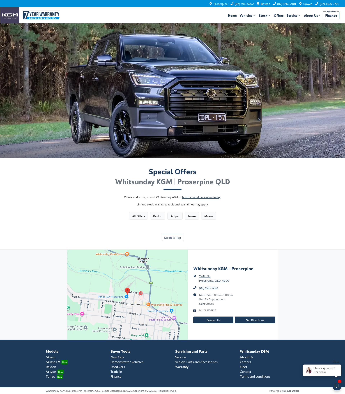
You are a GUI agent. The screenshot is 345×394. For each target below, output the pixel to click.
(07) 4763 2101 (286, 4)
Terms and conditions (255, 376)
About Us (311, 15)
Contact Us (213, 320)
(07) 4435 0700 (329, 4)
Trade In (116, 371)
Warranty (181, 366)
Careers (245, 361)
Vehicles (246, 15)
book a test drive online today (201, 197)
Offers (279, 15)
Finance (331, 15)
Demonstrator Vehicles (127, 361)
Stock (263, 15)
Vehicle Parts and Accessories (196, 361)
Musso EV (53, 361)
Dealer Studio (291, 390)
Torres (50, 376)
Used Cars (118, 366)
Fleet (243, 366)
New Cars (117, 357)
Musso (51, 357)
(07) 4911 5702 (244, 4)
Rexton (51, 366)
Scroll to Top (172, 237)
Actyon (51, 371)
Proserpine (220, 4)
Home (232, 15)
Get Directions (255, 320)
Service (292, 15)
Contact (245, 371)
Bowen (265, 4)
